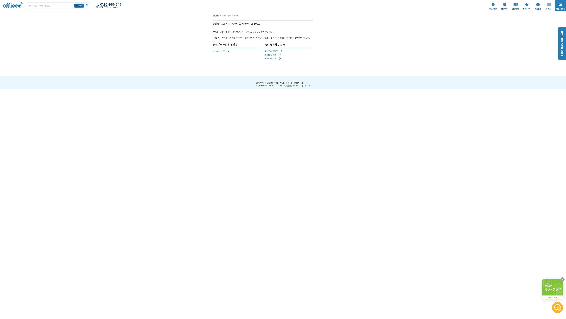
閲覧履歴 (537, 1)
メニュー (548, 1)
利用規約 (287, 86)
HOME (216, 15)
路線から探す (271, 55)
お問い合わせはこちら (560, 4)
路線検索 (504, 1)
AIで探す (79, 5)
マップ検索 (515, 3)
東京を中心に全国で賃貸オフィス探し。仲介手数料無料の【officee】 (281, 83)
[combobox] (59, 6)
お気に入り (526, 3)
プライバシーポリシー (300, 86)
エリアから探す (271, 51)
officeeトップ (219, 51)
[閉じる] (562, 279)
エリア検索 (493, 3)
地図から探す (271, 58)
